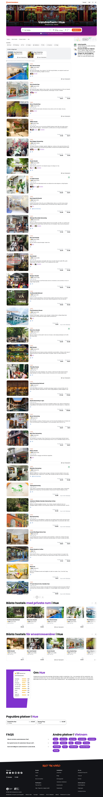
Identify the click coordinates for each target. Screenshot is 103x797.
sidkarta (57, 794)
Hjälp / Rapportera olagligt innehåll (42, 788)
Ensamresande (60, 785)
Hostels (36, 772)
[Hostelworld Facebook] (7, 773)
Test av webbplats (50, 794)
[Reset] (50, 30)
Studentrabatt (59, 788)
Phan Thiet (63, 739)
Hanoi (55, 739)
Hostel (31, 63)
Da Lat (64, 746)
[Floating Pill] (34, 597)
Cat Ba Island (73, 746)
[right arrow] (95, 603)
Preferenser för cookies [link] (65, 794)
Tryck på (80, 775)
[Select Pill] (93, 2)
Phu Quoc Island (85, 746)
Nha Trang (72, 739)
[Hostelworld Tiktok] (21, 773)
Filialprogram (80, 788)
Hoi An (55, 743)
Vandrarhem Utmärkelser (62, 781)
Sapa (71, 743)
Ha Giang (86, 743)
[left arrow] (92, 603)
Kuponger (36, 794)
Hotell (36, 775)
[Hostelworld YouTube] (16, 773)
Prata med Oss (38, 785)
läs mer (33, 60)
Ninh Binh (63, 743)
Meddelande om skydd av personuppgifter (15, 794)
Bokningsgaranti (60, 778)
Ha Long (56, 750)
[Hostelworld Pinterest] (19, 773)
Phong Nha (57, 746)
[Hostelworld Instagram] (13, 773)
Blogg (58, 775)
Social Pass (59, 772)
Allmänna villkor (29, 794)
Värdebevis (42, 794)
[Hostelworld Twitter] (10, 773)
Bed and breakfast (39, 778)
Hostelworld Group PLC (82, 772)
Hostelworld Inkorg (82, 791)
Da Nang (78, 743)
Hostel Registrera (81, 785)
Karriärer (79, 778)
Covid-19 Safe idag (37, 208)
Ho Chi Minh (82, 739)
